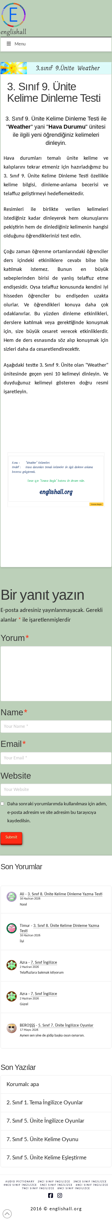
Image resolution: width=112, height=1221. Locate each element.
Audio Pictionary (20, 1181)
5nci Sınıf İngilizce (56, 1185)
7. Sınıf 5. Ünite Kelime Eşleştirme (46, 1157)
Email (13, 744)
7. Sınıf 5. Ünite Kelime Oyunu (42, 1139)
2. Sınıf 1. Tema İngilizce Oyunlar (45, 1102)
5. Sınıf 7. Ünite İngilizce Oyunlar (66, 1025)
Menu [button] (20, 44)
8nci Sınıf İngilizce (74, 1188)
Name (14, 712)
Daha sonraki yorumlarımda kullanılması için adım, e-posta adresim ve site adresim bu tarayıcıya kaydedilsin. (57, 813)
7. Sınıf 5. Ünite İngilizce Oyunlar (45, 1121)
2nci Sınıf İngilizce (54, 1181)
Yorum (15, 638)
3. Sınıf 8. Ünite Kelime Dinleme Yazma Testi (65, 894)
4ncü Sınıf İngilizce (20, 1185)
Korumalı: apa (23, 1084)
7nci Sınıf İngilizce (38, 1188)
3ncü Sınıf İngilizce (90, 1181)
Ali (22, 894)
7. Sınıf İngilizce (44, 963)
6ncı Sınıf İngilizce (92, 1185)
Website (16, 776)
